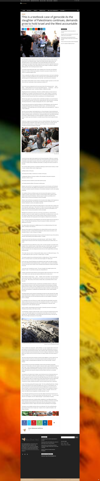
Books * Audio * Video (64, 443)
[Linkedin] (33, 29)
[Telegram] (44, 29)
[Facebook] (75, 1)
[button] (78, 10)
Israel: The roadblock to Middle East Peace (67, 43)
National (29, 10)
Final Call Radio (49, 0)
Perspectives (42, 10)
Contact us (55, 0)
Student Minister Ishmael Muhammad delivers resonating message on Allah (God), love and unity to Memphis (69, 38)
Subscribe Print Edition (35, 0)
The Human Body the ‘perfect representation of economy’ (68, 32)
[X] (78, 1)
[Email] (39, 29)
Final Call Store (43, 0)
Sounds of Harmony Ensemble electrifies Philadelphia (69, 41)
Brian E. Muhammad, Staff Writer (35, 428)
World (35, 10)
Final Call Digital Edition (25, 0)
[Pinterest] (28, 29)
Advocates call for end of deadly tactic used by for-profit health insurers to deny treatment (69, 35)
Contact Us (23, 450)
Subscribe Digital (64, 441)
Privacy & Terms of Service (65, 444)
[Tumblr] (41, 29)
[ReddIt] (36, 29)
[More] (54, 422)
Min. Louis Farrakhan (53, 10)
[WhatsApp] (31, 29)
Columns (62, 10)
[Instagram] (77, 1)
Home (24, 10)
